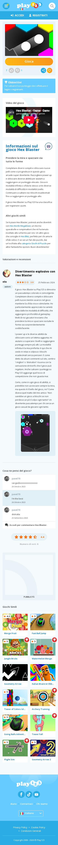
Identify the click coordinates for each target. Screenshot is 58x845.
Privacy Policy (20, 827)
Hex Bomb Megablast (20, 225)
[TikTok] (28, 794)
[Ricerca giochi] (52, 6)
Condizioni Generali (31, 830)
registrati (40, 15)
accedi (19, 15)
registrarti (17, 89)
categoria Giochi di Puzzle (34, 243)
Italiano (29, 813)
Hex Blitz (25, 236)
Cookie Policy (38, 827)
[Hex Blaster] (29, 40)
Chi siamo (42, 803)
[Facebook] (21, 794)
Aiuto (13, 803)
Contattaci (26, 803)
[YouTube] (36, 794)
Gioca (29, 61)
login (7, 89)
